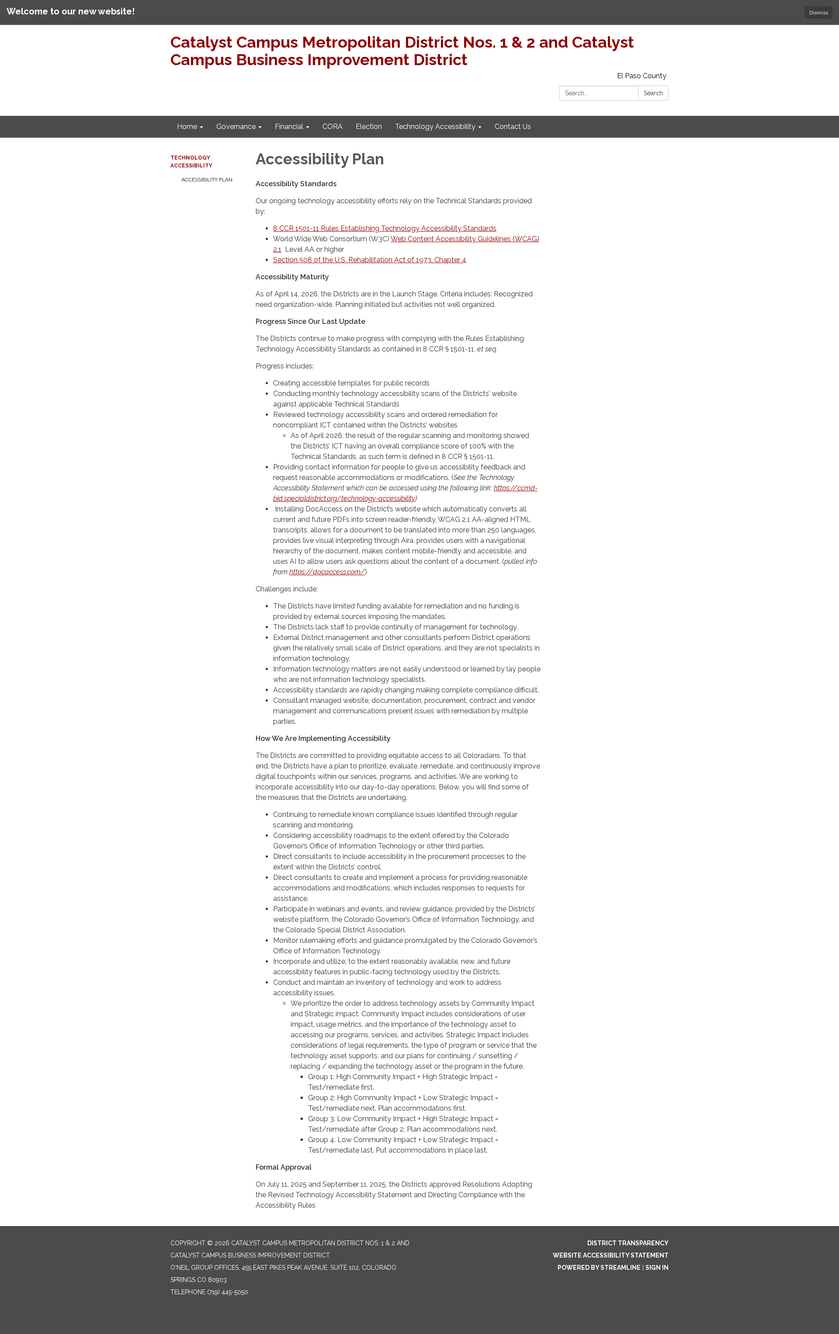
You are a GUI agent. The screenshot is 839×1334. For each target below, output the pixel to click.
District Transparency (628, 1243)
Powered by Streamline (599, 1267)
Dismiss (818, 13)
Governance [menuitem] (236, 126)
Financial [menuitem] (289, 126)
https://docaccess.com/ (327, 572)
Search (653, 93)
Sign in (657, 1267)
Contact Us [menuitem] (513, 126)
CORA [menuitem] (332, 126)
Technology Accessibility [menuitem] (435, 126)
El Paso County (641, 76)
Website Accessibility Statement (611, 1255)
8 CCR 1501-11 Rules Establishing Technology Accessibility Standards (384, 228)
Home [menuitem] (187, 126)
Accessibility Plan (206, 180)
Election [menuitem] (369, 126)
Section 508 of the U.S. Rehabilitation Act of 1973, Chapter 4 (369, 260)
